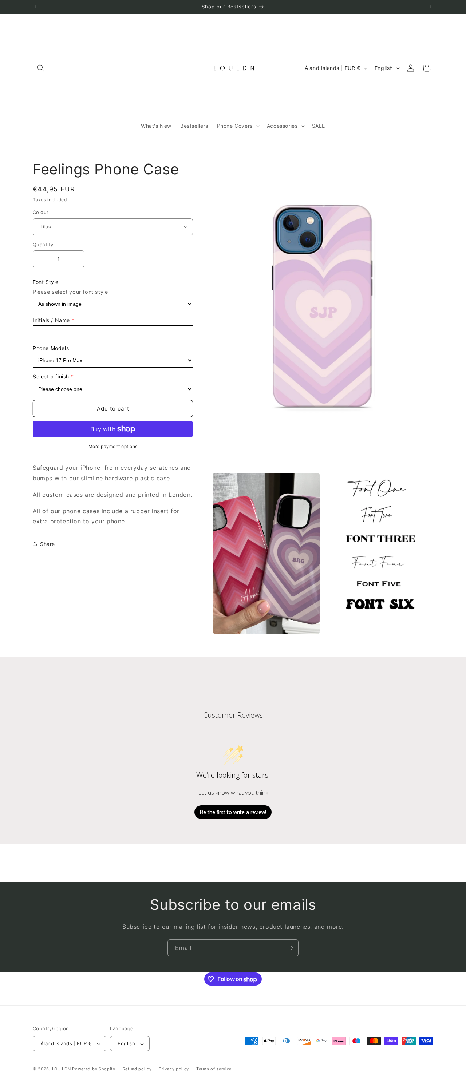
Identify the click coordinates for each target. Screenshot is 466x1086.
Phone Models (51, 348)
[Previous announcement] (35, 7)
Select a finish (51, 376)
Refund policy (137, 1068)
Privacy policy (174, 1068)
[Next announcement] (431, 7)
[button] (41, 68)
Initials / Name (51, 320)
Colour (40, 212)
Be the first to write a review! (233, 812)
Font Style (46, 282)
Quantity (43, 244)
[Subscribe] (290, 947)
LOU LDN (61, 1069)
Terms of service (214, 1068)
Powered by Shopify (93, 1069)
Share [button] (47, 544)
